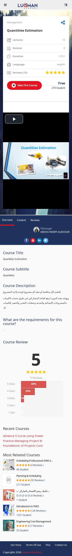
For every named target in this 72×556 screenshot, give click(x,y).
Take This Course (27, 85)
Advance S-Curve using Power (23, 436)
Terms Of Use (33, 545)
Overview (7, 220)
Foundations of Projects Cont (23, 445)
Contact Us (61, 545)
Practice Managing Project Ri (22, 441)
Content (21, 220)
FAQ (48, 545)
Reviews (35, 220)
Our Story (16, 545)
